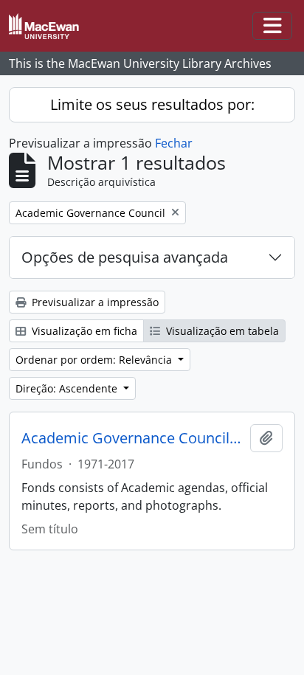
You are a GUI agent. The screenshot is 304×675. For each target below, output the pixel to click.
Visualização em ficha (83, 331)
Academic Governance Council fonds (132, 438)
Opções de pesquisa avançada (124, 257)
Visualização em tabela (221, 331)
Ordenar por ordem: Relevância (95, 360)
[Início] (50, 26)
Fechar (174, 143)
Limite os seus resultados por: (152, 104)
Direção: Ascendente (67, 388)
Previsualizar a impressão (94, 302)
